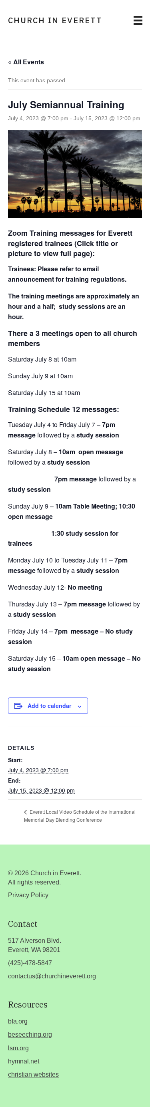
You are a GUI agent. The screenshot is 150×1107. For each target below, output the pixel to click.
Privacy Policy (28, 895)
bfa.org (18, 1021)
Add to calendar (49, 705)
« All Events (26, 61)
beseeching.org (30, 1034)
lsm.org (18, 1048)
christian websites (33, 1074)
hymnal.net (23, 1061)
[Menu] (138, 20)
